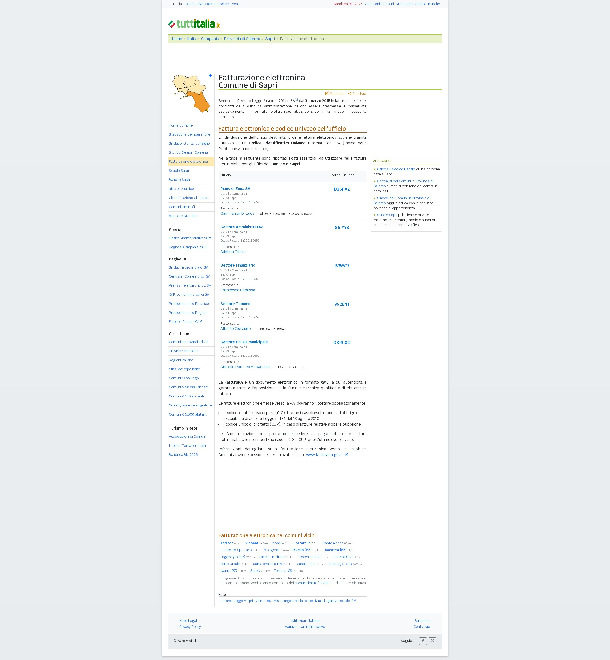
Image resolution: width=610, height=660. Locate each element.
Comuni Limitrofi (182, 207)
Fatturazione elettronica (188, 161)
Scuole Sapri (179, 170)
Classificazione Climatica (188, 198)
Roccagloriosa (345, 564)
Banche (434, 4)
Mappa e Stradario (183, 216)
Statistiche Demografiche (189, 134)
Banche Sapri (179, 180)
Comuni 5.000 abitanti (188, 414)
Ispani (281, 543)
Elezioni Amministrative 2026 (190, 238)
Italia (191, 38)
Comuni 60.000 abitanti (189, 387)
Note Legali (188, 621)
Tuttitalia (175, 4)
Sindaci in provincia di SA (188, 267)
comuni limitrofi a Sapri (313, 583)
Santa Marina (337, 543)
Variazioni (372, 4)
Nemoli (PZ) (348, 557)
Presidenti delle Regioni (188, 312)
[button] (423, 641)
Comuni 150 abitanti (186, 396)
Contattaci (422, 626)
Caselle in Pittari (276, 557)
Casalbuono (311, 564)
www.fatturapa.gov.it (325, 454)
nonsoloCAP (193, 4)
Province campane (184, 351)
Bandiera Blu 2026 (348, 4)
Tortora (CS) (288, 571)
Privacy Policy (190, 626)
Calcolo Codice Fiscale (223, 4)
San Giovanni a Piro (273, 564)
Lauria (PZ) (233, 571)
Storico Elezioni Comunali (189, 152)
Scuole (420, 4)
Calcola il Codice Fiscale (396, 169)
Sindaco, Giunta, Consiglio (189, 143)
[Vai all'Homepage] (196, 22)
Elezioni (388, 4)
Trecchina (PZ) (314, 557)
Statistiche (404, 4)
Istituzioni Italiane (305, 621)
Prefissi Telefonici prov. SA (190, 285)
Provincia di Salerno (242, 38)
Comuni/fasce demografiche (190, 405)
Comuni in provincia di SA (189, 342)
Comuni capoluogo (184, 378)
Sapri (270, 38)
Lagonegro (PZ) (237, 557)
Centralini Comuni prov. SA (189, 276)
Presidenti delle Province (189, 303)
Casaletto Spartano (240, 550)
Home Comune (181, 125)
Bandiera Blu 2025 (183, 454)
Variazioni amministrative (305, 626)
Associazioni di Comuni (187, 436)
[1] (296, 99)
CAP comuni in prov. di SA (189, 294)
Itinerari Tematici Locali (187, 445)
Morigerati (276, 550)
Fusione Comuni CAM (185, 322)
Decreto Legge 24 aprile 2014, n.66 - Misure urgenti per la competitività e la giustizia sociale (286, 601)
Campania (210, 38)
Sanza (260, 571)
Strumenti (423, 621)
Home (177, 38)
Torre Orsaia (234, 564)
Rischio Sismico (181, 189)
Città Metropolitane (184, 369)
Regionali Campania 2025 (188, 247)
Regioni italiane (181, 360)
